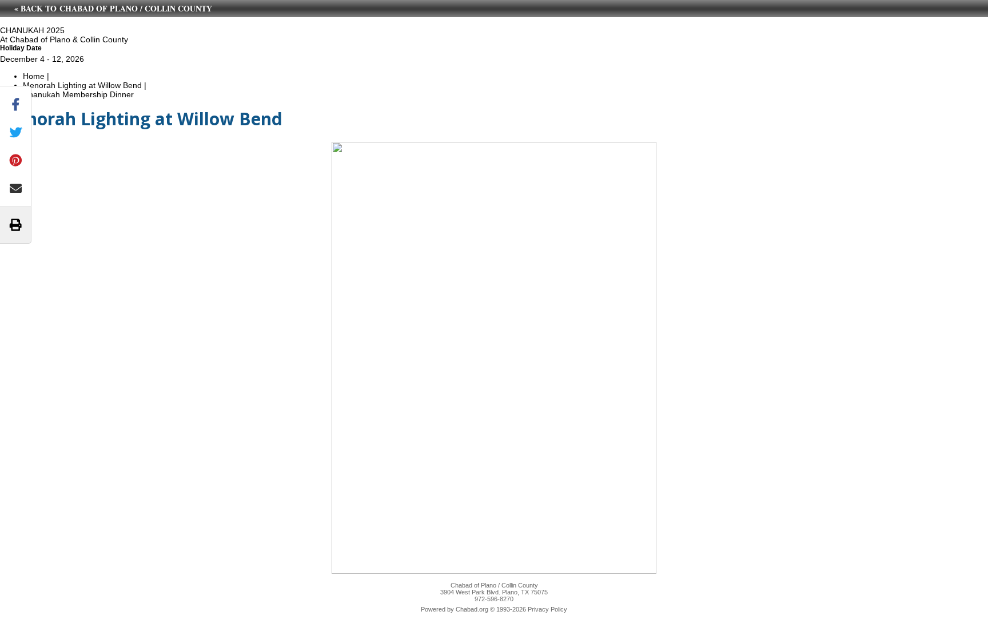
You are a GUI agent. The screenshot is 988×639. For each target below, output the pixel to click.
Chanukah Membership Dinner (78, 94)
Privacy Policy (547, 609)
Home (34, 76)
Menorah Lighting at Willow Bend (82, 85)
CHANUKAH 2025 (32, 30)
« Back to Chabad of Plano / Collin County (113, 8)
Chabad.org (472, 609)
